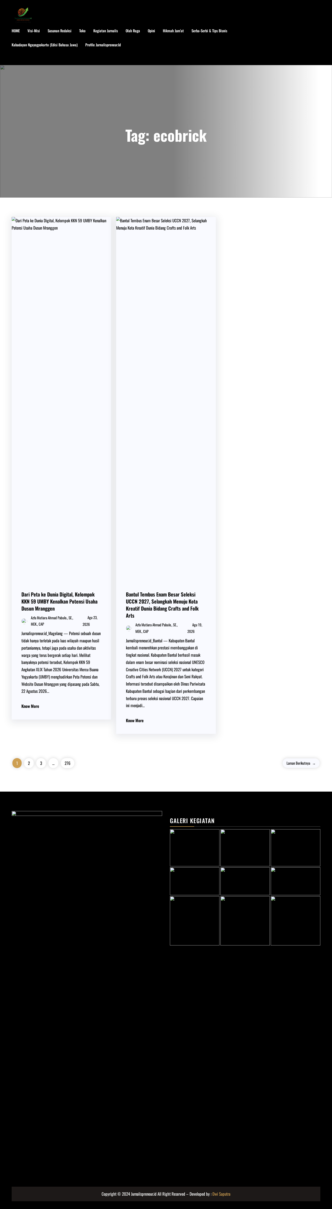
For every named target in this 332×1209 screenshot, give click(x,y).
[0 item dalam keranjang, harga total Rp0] (315, 45)
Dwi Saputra (221, 1194)
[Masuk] (300, 45)
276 (67, 763)
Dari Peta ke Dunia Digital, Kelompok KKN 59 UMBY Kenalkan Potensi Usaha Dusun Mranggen (59, 601)
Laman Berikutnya (301, 763)
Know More (30, 706)
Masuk (21, 59)
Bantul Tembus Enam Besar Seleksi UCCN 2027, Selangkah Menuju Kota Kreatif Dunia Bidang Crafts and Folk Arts (162, 604)
